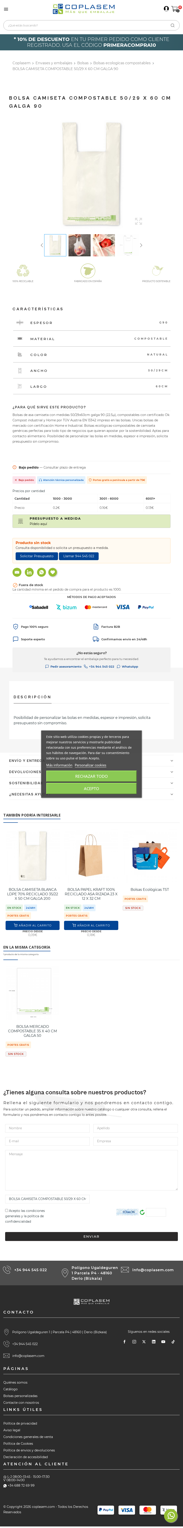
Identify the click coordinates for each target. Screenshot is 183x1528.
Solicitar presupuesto (37, 556)
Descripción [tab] (33, 697)
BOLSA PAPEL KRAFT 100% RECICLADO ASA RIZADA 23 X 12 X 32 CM (91, 894)
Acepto (91, 788)
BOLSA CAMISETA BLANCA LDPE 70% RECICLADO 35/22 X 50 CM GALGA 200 (32, 894)
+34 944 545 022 (101, 666)
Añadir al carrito (35, 925)
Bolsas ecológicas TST (150, 889)
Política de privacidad (20, 1423)
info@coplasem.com (153, 1270)
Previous (33, 174)
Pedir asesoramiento (65, 666)
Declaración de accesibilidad (25, 1457)
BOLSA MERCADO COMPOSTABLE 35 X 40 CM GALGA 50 (32, 1031)
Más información (59, 765)
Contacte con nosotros (21, 1403)
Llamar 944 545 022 (78, 556)
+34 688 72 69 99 (21, 1485)
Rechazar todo (91, 776)
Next (149, 174)
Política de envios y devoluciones (29, 1450)
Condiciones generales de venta (28, 1437)
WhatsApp (130, 666)
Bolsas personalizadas (20, 1396)
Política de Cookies (18, 1444)
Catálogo (10, 1389)
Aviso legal (11, 1430)
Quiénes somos (15, 1382)
